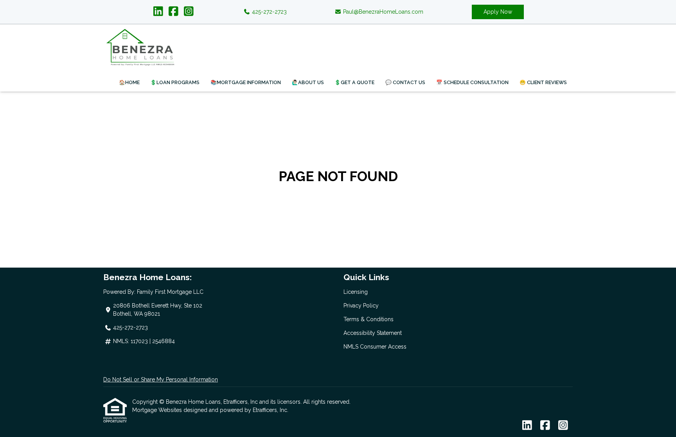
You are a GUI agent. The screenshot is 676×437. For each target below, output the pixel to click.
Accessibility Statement (372, 333)
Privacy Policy (361, 305)
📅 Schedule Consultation (472, 82)
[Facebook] (173, 12)
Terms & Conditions (368, 319)
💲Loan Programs (175, 82)
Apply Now (498, 12)
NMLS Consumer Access (374, 346)
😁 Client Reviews (543, 82)
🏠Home (129, 82)
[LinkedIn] (158, 12)
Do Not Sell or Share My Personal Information (160, 379)
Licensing (355, 292)
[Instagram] (189, 12)
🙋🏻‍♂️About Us (308, 82)
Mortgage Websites (157, 410)
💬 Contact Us (405, 82)
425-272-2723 (268, 12)
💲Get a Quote (354, 82)
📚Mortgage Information (245, 82)
